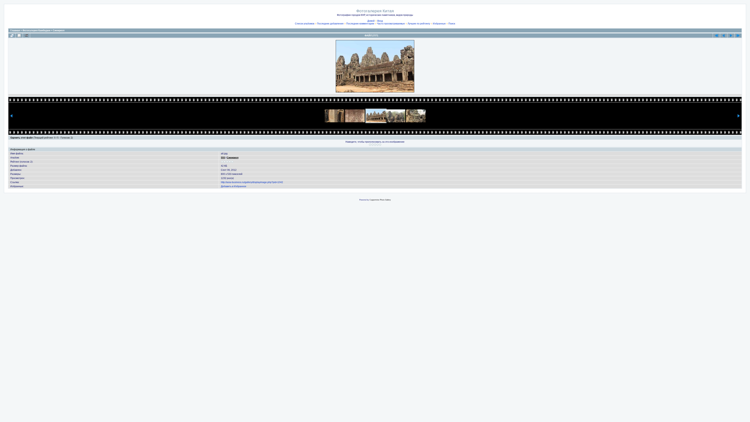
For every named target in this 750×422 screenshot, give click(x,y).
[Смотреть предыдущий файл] (723, 35)
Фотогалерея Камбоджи (36, 30)
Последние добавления (330, 23)
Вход (380, 21)
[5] (380, 144)
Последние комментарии (360, 23)
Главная (15, 30)
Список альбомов (304, 23)
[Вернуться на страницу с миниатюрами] (11, 35)
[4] (377, 144)
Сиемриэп (58, 30)
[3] (375, 144)
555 (223, 157)
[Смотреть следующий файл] (730, 35)
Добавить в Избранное (233, 186)
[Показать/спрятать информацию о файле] (19, 35)
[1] (370, 144)
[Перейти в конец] (738, 35)
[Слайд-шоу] (26, 35)
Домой (371, 21)
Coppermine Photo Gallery (380, 200)
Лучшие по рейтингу (419, 23)
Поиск (451, 23)
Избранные (439, 23)
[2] (372, 144)
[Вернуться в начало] (716, 35)
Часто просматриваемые (391, 23)
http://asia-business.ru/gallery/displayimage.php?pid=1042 (252, 182)
